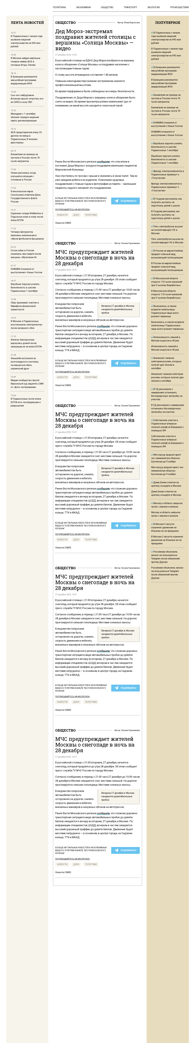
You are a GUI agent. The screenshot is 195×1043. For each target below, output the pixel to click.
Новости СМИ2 (63, 223)
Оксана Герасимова (130, 243)
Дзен (76, 215)
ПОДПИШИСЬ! (128, 201)
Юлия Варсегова (132, 22)
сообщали (103, 161)
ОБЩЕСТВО (65, 22)
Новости (62, 215)
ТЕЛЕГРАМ (91, 215)
